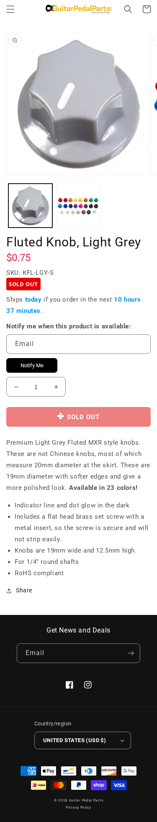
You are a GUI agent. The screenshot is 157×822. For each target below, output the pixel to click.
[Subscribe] (130, 653)
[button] (10, 9)
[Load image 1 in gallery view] (30, 206)
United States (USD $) (74, 740)
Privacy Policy (78, 807)
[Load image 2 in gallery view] (78, 206)
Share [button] (24, 590)
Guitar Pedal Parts (86, 800)
